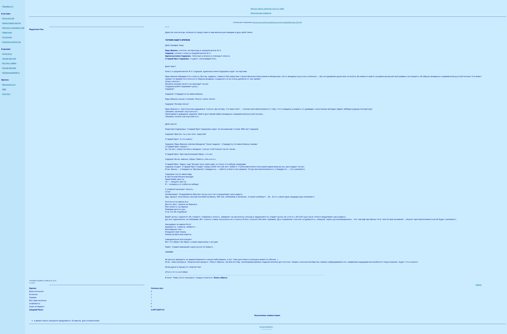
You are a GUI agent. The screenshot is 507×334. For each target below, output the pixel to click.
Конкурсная (8, 18)
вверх (479, 284)
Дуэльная (7, 37)
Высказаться (8, 84)
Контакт (6, 94)
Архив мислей (9, 58)
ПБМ (4, 89)
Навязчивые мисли (11, 23)
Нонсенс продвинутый (13, 28)
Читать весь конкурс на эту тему (267, 8)
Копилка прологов (11, 42)
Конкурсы (7, 54)
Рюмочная (7, 32)
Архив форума (9, 68)
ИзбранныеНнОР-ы (11, 72)
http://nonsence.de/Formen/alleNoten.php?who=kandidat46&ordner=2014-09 (277, 22)
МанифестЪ (8, 6)
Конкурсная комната (261, 13)
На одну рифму (9, 63)
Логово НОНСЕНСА (266, 327)
